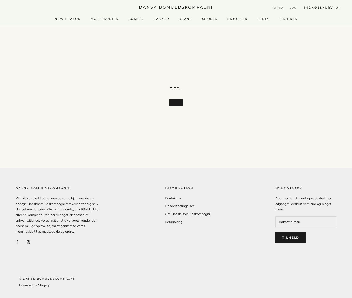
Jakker (161, 19)
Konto (277, 7)
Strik (263, 19)
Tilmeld (290, 237)
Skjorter (237, 19)
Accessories (104, 19)
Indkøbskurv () (322, 7)
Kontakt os (173, 198)
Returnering (173, 222)
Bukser (136, 19)
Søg (293, 7)
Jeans (186, 19)
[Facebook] (17, 242)
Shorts (209, 19)
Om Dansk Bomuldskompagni (187, 214)
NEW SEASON (68, 19)
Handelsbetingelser (179, 206)
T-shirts (288, 19)
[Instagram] (28, 242)
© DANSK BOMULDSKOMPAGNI (46, 278)
